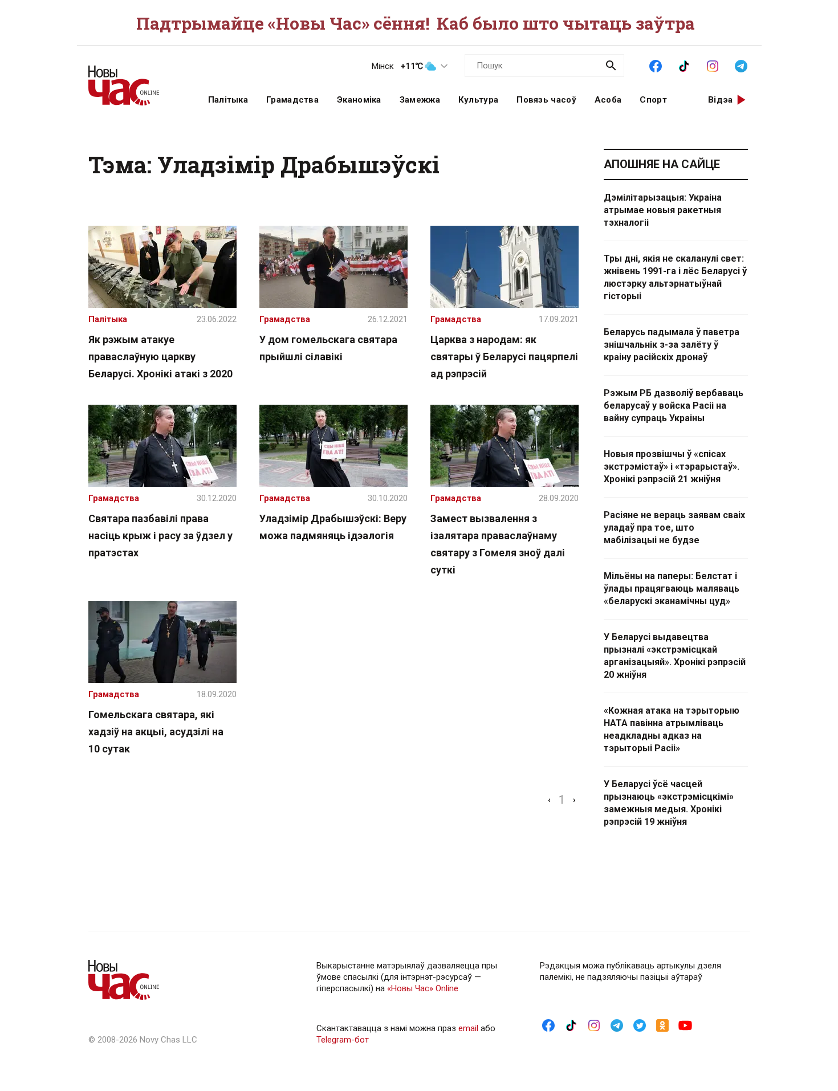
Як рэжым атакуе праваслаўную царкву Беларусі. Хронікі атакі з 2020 (160, 356)
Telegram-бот (342, 1040)
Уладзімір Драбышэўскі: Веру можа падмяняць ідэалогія (332, 527)
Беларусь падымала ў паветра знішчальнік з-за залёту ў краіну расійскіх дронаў (671, 345)
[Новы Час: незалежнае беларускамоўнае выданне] (134, 79)
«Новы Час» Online (422, 988)
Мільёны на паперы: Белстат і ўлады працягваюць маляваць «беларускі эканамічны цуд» (671, 588)
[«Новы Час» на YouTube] (685, 1025)
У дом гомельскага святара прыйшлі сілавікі (328, 348)
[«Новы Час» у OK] (662, 1025)
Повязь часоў (546, 100)
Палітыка (228, 100)
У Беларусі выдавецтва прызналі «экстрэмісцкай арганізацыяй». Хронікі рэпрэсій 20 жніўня (675, 656)
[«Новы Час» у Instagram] (712, 65)
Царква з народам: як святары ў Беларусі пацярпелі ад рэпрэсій (504, 356)
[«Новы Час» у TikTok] (684, 65)
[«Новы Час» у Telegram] (741, 65)
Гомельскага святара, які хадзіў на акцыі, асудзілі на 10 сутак (155, 732)
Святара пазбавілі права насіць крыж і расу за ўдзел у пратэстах (160, 535)
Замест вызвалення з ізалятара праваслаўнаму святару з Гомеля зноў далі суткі (497, 544)
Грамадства (292, 100)
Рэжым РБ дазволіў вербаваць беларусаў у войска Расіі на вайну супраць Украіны (673, 406)
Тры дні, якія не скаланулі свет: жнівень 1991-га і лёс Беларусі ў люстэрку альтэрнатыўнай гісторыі (675, 277)
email (468, 1028)
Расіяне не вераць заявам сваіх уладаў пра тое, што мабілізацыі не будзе (674, 528)
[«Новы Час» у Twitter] (639, 1025)
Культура (478, 100)
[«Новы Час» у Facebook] (655, 65)
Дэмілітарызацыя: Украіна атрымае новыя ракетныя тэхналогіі (663, 210)
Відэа (720, 100)
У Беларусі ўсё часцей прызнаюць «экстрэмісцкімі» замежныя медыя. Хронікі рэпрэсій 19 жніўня (669, 803)
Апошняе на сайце (662, 164)
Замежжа (420, 100)
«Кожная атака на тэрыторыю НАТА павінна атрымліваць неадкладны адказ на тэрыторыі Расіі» (671, 729)
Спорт (653, 100)
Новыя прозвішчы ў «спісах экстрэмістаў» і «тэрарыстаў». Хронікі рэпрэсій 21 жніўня (671, 467)
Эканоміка (359, 100)
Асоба (608, 100)
